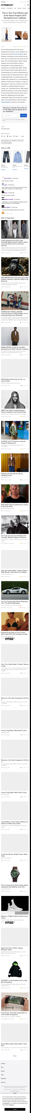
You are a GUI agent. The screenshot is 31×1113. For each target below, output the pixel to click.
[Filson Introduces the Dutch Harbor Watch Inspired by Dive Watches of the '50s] (15, 874)
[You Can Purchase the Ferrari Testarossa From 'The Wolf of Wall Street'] (15, 590)
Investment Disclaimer (14, 1091)
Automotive (3, 607)
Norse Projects (6, 140)
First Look (20, 140)
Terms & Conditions (8, 1089)
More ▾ (15, 1056)
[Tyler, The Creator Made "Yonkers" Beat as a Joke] (15, 653)
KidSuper (3, 165)
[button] (28, 46)
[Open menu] (28, 5)
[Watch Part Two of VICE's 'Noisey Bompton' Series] (15, 937)
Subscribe (23, 115)
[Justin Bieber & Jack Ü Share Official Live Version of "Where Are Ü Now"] (15, 810)
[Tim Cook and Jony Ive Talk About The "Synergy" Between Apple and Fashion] (15, 524)
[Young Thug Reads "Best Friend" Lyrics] (15, 719)
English (14, 1093)
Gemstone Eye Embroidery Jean (4, 167)
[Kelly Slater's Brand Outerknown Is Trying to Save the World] (15, 493)
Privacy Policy (16, 1089)
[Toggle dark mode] (25, 5)
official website (5, 102)
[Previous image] (3, 34)
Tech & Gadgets (4, 543)
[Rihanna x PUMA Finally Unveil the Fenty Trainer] (15, 905)
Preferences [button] (11, 1104)
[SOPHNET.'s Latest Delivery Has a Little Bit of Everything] (15, 969)
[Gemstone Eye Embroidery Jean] (6, 157)
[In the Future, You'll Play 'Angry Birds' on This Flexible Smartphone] (15, 1001)
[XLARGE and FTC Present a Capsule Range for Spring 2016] (15, 430)
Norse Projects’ (18, 54)
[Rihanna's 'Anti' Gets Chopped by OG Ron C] (15, 687)
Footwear (9, 8)
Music (24, 8)
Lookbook (13, 140)
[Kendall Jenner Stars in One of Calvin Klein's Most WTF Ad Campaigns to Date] (15, 621)
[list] (15, 34)
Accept (15, 1109)
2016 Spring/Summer (6, 143)
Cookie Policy (22, 1089)
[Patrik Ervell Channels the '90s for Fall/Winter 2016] (15, 462)
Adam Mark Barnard (5, 128)
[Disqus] (15, 195)
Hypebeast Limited (8, 1086)
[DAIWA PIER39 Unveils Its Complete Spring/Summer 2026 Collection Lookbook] (15, 336)
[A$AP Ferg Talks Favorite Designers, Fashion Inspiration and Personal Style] (15, 399)
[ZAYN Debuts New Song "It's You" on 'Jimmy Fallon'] (15, 368)
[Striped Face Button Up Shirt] (18, 157)
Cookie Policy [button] (6, 1103)
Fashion (3, 8)
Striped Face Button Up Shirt (17, 167)
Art (15, 8)
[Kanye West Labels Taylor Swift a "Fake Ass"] (15, 1032)
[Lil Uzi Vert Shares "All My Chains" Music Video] (15, 843)
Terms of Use (17, 119)
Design (19, 8)
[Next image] (27, 34)
